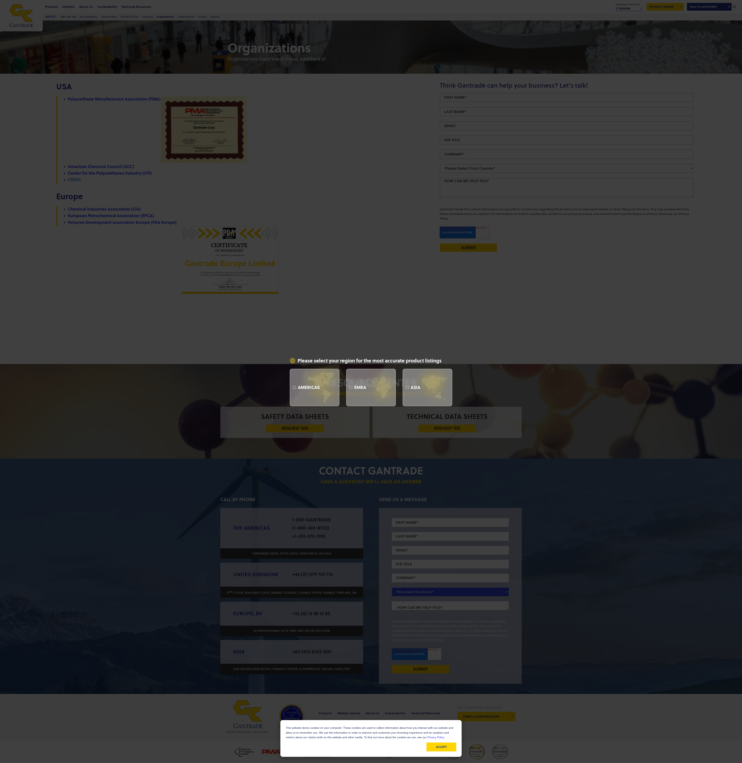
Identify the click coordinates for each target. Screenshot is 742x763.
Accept (441, 746)
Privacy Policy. (436, 737)
